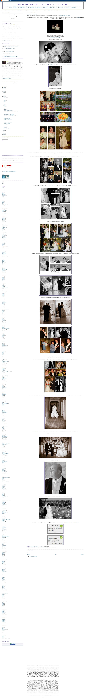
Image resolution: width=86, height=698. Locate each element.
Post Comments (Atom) (34, 556)
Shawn (3, 555)
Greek (3, 377)
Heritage (3, 393)
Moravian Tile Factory (5, 481)
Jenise (3, 413)
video (3, 613)
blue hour (3, 251)
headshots (3, 390)
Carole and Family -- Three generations (9, 114)
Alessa (3, 202)
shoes (3, 556)
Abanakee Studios (4, 188)
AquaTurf (3, 221)
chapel (3, 286)
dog (2, 318)
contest (3, 301)
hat (2, 385)
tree (2, 602)
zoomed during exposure (5, 638)
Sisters (3, 562)
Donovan (3, 320)
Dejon (3, 314)
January (5, 109)
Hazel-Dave (3, 388)
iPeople (3, 405)
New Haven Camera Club (8, 49)
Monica (3, 480)
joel (2, 419)
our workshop (4, 504)
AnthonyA (3, 218)
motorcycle (3, 484)
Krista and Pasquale (4, 436)
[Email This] (44, 546)
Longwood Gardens (4, 455)
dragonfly (3, 323)
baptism (3, 236)
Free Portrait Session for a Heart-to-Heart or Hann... (10, 113)
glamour (3, 369)
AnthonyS (3, 220)
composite (3, 297)
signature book (4, 559)
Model (3, 476)
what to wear (4, 626)
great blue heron (4, 376)
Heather (3, 392)
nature (3, 487)
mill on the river (4, 473)
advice (3, 197)
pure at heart (4, 527)
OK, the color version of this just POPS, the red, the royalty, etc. (55, 433)
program (3, 520)
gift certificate (4, 363)
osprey (3, 503)
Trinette (3, 604)
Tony (3, 597)
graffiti (3, 372)
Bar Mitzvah (4, 237)
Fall (2, 337)
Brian (3, 263)
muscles (3, 485)
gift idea (3, 364)
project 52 (3, 521)
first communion (4, 346)
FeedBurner (14, 19)
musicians (3, 486)
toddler (3, 594)
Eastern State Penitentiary (5, 328)
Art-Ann (3, 222)
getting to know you (5, 361)
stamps (3, 577)
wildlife (3, 627)
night (3, 495)
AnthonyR (3, 219)
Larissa (3, 442)
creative (3, 306)
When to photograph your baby (56, 10)
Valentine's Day (4, 609)
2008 (4, 133)
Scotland (3, 552)
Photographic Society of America (8, 54)
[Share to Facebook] (47, 546)
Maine (3, 460)
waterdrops (3, 620)
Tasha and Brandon (4, 589)
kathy (3, 425)
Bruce (3, 268)
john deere (3, 420)
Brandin (3, 260)
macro (3, 459)
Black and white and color (5, 248)
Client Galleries (38, 10)
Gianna (3, 362)
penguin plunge (4, 512)
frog (2, 356)
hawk (3, 386)
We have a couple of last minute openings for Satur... (11, 111)
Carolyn (3, 280)
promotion (3, 522)
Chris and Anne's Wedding (7, 128)
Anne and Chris (32, 547)
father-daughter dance (5, 342)
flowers (3, 352)
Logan (3, 454)
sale (2, 544)
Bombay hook (4, 255)
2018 (4, 87)
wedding (3, 623)
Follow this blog (13, 644)
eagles (3, 326)
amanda (3, 205)
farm (2, 339)
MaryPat (3, 469)
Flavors (3, 347)
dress (3, 325)
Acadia (3, 189)
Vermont (3, 611)
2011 (4, 96)
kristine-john (4, 437)
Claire (3, 294)
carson (3, 281)
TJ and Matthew (4, 593)
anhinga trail (4, 210)
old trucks (3, 501)
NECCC (3, 488)
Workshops (9, 10)
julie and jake (4, 423)
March (5, 106)
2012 (4, 95)
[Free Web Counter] (43, 677)
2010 (4, 130)
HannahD (3, 384)
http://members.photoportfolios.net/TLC (13, 36)
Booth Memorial (4, 256)
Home (2, 10)
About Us (5, 10)
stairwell (3, 576)
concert (3, 298)
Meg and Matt (4, 471)
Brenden (3, 262)
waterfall (3, 621)
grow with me (4, 378)
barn (2, 238)
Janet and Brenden (4, 412)
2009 (4, 131)
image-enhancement (5, 403)
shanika (3, 554)
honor (3, 396)
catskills (3, 285)
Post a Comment (29, 552)
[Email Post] (43, 546)
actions (3, 192)
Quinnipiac (3, 531)
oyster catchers (4, 506)
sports (3, 572)
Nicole (3, 494)
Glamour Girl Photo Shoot (7, 120)
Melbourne (3, 472)
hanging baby (4, 381)
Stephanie (3, 579)
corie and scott (4, 302)
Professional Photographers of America (9, 53)
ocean (3, 498)
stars (2, 578)
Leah (3, 445)
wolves (3, 634)
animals (3, 211)
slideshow (3, 564)
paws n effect (4, 510)
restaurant (3, 538)
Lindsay (3, 452)
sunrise (3, 586)
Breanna (3, 261)
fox (2, 353)
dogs (2, 319)
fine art (3, 344)
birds (3, 244)
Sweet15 (3, 588)
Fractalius (3, 354)
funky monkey (4, 359)
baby (3, 229)
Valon (3, 610)
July (4, 101)
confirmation (4, 300)
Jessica (3, 418)
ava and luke (4, 227)
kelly (3, 429)
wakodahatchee (4, 615)
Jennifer (3, 417)
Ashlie (3, 226)
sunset (3, 587)
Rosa (3, 543)
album (3, 201)
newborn (3, 490)
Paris (2, 509)
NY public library (4, 496)
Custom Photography (5, 309)
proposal (3, 523)
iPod (2, 406)
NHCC (3, 493)
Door (3, 321)
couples (3, 304)
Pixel (3, 514)
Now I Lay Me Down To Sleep (10, 51)
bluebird (3, 252)
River (3, 539)
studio (3, 581)
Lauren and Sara (4, 444)
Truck (3, 605)
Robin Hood (4, 542)
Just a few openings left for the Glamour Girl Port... (10, 115)
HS (2, 398)
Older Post (82, 554)
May (4, 104)
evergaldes (3, 334)
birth (2, 245)
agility (3, 198)
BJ (2, 247)
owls (2, 505)
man (2, 463)
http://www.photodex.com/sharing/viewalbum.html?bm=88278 (10, 35)
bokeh (3, 254)
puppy (3, 526)
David (3, 311)
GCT (2, 360)
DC (2, 312)
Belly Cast (5, 127)
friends (3, 355)
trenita (3, 603)
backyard (3, 234)
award (3, 228)
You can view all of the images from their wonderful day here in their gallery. (68, 522)
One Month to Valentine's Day (8, 119)
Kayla (3, 427)
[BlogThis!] (45, 546)
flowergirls (3, 351)
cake (2, 273)
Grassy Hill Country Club (49, 64)
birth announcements (5, 246)
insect (3, 404)
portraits (3, 518)
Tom (2, 595)
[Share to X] (46, 546)
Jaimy (3, 410)
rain (2, 534)
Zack (3, 637)
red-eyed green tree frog (5, 536)
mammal (3, 462)
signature (3, 557)
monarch (3, 479)
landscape (3, 440)
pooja (3, 515)
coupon (3, 305)
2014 (4, 92)
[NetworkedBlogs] (12, 643)
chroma (3, 293)
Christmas (3, 292)
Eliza (3, 330)
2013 (4, 93)
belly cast (3, 243)
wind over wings (4, 629)
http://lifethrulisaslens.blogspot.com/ (7, 40)
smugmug (3, 565)
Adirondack (3, 194)
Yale (2, 636)
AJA (2, 200)
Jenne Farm (3, 414)
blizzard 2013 (4, 250)
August (5, 100)
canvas (3, 277)
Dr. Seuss (3, 322)
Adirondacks (4, 195)
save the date (4, 551)
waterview (3, 622)
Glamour (3, 370)
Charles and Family (4, 287)
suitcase (3, 584)
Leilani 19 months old (7, 118)
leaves (3, 446)
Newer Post (28, 554)
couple (3, 303)
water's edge (3, 619)
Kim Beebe (3, 434)
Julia (2, 422)
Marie (3, 464)
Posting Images (33, 10)
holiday (3, 395)
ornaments (3, 502)
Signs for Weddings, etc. (7, 124)
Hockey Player (4, 394)
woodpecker (3, 635)
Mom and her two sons (7, 123)
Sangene (3, 547)
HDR (3, 389)
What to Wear (14, 10)
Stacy (3, 573)
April (5, 105)
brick (3, 264)
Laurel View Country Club (5, 443)
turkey (3, 607)
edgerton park (4, 329)
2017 (4, 88)
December (5, 97)
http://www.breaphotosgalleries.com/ (55, 37)
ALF (2, 203)
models (3, 478)
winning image (4, 631)
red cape (3, 535)
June (4, 102)
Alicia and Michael (4, 204)
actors (3, 193)
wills (2, 628)
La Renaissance (4, 439)
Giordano (3, 368)
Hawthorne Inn (4, 387)
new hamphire (4, 489)
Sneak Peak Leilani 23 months (8, 122)
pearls (3, 511)
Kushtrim (3, 438)
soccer (3, 570)
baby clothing (4, 231)
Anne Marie (3, 214)
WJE (2, 632)
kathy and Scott (4, 426)
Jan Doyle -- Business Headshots (8, 110)
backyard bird (4, 235)
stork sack (3, 580)
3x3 (2, 187)
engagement (3, 331)
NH (2, 492)
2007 (4, 134)
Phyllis (3, 513)
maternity (3, 470)
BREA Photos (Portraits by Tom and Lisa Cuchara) (43, 4)
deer (2, 313)
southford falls (4, 571)
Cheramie (3, 288)
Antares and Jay (4, 217)
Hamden (3, 379)
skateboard (3, 563)
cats (2, 284)
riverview (3, 540)
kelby (3, 428)
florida (3, 348)
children (3, 289)
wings (3, 630)
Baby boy (3, 230)
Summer (3, 585)
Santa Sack (3, 548)
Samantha (3, 546)
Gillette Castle (4, 367)
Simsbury (3, 561)
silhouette (3, 560)
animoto (3, 212)
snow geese (3, 568)
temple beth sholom (5, 590)
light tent (3, 451)
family (3, 338)
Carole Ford (3, 279)
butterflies (3, 270)
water (3, 618)
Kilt (2, 431)
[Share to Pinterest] (48, 546)
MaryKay (3, 468)
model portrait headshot (5, 477)
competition (3, 296)
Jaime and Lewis (4, 409)
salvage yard (4, 545)
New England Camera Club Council (10, 48)
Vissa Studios (4, 614)
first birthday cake (4, 345)
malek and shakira (4, 461)
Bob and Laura (4, 253)
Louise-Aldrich (4, 456)
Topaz (3, 598)
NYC (2, 497)
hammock (3, 380)
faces (3, 336)
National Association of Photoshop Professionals (11, 46)
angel (3, 209)
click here (78, 17)
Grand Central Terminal (5, 373)
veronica (3, 612)
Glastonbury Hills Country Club (6, 371)
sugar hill (3, 582)
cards (3, 278)
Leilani (3, 447)
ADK (3, 196)
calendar (3, 275)
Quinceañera (4, 530)
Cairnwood (3, 272)
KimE (3, 435)
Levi (2, 448)
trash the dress (4, 601)
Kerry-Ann (3, 430)
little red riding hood (5, 453)
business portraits (4, 269)
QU (2, 528)
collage (3, 295)
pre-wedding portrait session (50, 547)
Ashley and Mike (4, 225)
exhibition (3, 335)
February (5, 108)
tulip (2, 606)
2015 (4, 91)
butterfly (3, 271)
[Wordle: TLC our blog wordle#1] (2, 183)
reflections (3, 537)
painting (3, 507)
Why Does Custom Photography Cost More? (24, 10)
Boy (2, 259)
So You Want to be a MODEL (46, 10)
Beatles (3, 242)
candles (3, 276)
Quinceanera (4, 529)
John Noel (3, 421)
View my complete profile (6, 78)
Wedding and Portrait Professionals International (10, 56)
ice (2, 402)
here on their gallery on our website (65, 15)
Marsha (3, 465)
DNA (3, 317)
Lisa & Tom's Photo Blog (64, 10)
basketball (3, 239)
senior (3, 553)
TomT (3, 596)
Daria (3, 310)
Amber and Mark (4, 206)
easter (3, 327)
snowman (3, 569)
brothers (3, 267)
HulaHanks (3, 401)
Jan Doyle (3, 411)
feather (3, 343)
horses (3, 397)
